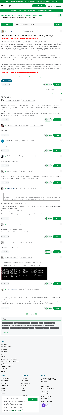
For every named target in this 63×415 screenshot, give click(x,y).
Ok (32, 399)
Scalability (40, 15)
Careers (23, 390)
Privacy (23, 388)
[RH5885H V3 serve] (57, 89)
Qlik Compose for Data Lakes (9, 359)
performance (34, 323)
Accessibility (24, 385)
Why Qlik (3, 371)
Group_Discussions (7, 323)
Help (48, 6)
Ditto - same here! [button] (6, 80)
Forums (14, 15)
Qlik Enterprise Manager (7, 364)
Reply (57, 84)
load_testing (37, 77)
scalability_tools (49, 325)
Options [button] (60, 15)
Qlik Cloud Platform (6, 346)
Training (3, 390)
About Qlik (24, 378)
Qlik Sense (4, 349)
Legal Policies (45, 386)
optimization (31, 328)
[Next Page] (61, 93)
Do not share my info (47, 401)
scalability (27, 323)
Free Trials (3, 383)
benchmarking (9, 77)
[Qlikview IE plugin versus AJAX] (60, 89)
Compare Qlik (4, 385)
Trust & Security (25, 383)
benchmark (6, 328)
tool (43, 77)
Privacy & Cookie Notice (48, 389)
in (58, 328)
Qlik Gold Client (5, 369)
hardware (30, 77)
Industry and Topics (30, 15)
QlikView (3, 354)
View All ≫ (5, 332)
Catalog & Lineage (6, 366)
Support (3, 393)
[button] (61, 31)
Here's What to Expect (45, 10)
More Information (32, 402)
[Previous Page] (53, 93)
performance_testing (20, 325)
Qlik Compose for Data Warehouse (10, 361)
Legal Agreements (46, 396)
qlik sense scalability (39, 325)
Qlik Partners (4, 380)
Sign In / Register (56, 6)
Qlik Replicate (4, 356)
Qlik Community (5, 15)
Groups (20, 15)
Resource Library (5, 378)
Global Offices (25, 395)
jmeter (40, 323)
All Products (4, 344)
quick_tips (52, 323)
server (4, 325)
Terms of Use (45, 394)
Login (24, 1)
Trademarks (44, 391)
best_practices (22, 328)
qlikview (46, 323)
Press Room (24, 380)
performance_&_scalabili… (41, 328)
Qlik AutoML (4, 351)
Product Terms (45, 399)
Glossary (3, 388)
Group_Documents (20, 77)
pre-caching (53, 328)
